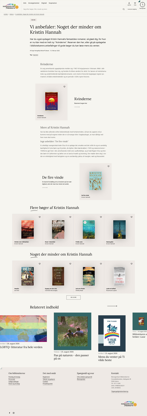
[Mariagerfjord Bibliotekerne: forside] (10, 6)
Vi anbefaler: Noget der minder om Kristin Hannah (29, 14)
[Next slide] (112, 306)
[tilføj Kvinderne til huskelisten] (64, 87)
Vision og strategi (14, 384)
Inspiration (53, 3)
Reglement (46, 377)
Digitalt (44, 3)
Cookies (45, 382)
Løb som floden (80, 289)
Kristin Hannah (41, 117)
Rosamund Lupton (111, 290)
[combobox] (73, 9)
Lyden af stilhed (111, 289)
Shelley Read (79, 290)
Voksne (12, 14)
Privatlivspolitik (48, 384)
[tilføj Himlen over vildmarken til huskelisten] (40, 217)
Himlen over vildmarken (21, 242)
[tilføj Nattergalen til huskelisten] (132, 217)
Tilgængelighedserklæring (119, 391)
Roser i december (50, 242)
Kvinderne (40, 116)
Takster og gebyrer (49, 379)
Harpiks (16, 289)
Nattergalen (109, 242)
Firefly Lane (79, 242)
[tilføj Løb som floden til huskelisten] (101, 264)
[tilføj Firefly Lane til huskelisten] (101, 217)
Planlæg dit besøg (14, 377)
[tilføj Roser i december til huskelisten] (70, 217)
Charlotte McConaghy (51, 290)
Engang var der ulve (51, 289)
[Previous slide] (112, 309)
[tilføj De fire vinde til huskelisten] (109, 166)
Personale (12, 379)
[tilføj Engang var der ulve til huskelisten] (70, 264)
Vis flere (73, 297)
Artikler (6, 14)
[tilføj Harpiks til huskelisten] (40, 264)
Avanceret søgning (132, 9)
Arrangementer (33, 3)
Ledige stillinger (14, 382)
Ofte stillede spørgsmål (84, 377)
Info (24, 3)
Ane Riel (16, 290)
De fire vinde (85, 195)
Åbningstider (81, 379)
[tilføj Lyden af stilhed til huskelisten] (132, 264)
